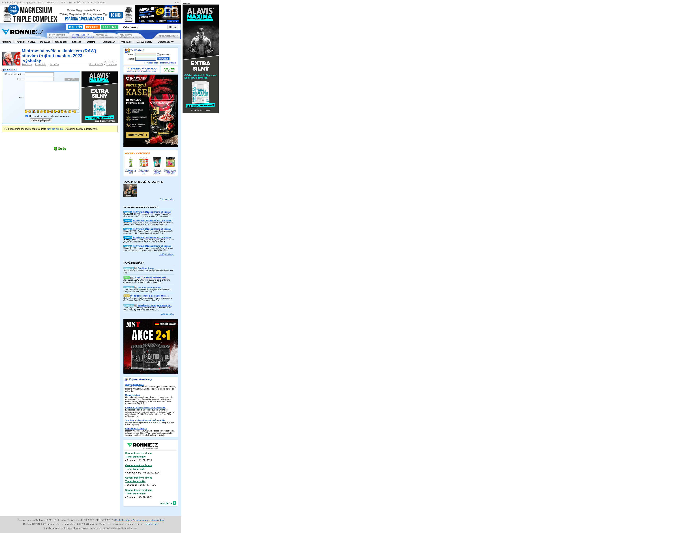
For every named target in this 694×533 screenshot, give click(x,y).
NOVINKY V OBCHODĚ (137, 153)
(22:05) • (147, 214)
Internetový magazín (12, 2)
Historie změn (151, 524)
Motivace (45, 42)
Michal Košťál (96, 64)
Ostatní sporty (166, 42)
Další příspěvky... (166, 254)
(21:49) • (148, 248)
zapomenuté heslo (168, 63)
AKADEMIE (109, 27)
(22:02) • (148, 239)
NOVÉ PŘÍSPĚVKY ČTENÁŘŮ (140, 207)
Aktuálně (6, 42)
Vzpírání (126, 42)
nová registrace (151, 63)
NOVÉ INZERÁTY (133, 262)
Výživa (31, 42)
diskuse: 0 (111, 64)
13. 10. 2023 (110, 61)
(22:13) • (148, 222)
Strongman (109, 42)
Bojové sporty (144, 42)
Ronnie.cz (27, 64)
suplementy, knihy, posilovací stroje (142, 70)
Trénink (19, 42)
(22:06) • (148, 231)
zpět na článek (9, 69)
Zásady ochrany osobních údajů (148, 520)
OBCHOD (92, 27)
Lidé (63, 2)
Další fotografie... (167, 199)
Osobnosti (61, 42)
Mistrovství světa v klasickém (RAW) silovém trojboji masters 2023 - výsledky (59, 55)
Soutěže (54, 64)
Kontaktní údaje (123, 520)
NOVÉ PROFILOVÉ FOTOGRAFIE (143, 181)
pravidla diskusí (55, 129)
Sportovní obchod (34, 2)
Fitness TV (52, 2)
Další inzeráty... (167, 314)
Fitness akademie (96, 2)
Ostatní (91, 42)
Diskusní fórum (76, 2)
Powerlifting (41, 64)
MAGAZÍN (75, 27)
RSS (177, 3)
